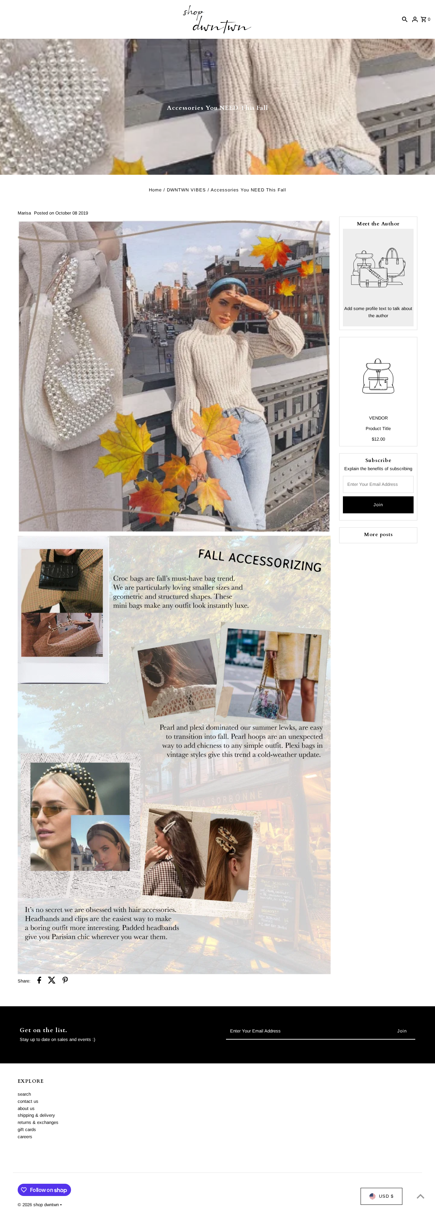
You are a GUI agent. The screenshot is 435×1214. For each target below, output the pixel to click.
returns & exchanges (38, 1122)
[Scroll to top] (420, 1196)
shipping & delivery (36, 1115)
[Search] (404, 19)
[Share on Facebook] (39, 981)
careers (25, 1136)
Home (155, 189)
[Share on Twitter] (52, 981)
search (24, 1094)
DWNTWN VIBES (186, 189)
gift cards (27, 1129)
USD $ (386, 1196)
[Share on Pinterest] (65, 981)
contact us (28, 1101)
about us (26, 1108)
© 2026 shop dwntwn (39, 1204)
